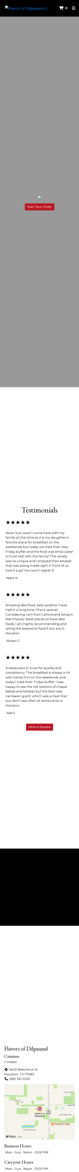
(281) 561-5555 (19, 1079)
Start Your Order (39, 207)
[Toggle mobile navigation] (74, 8)
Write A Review (39, 727)
